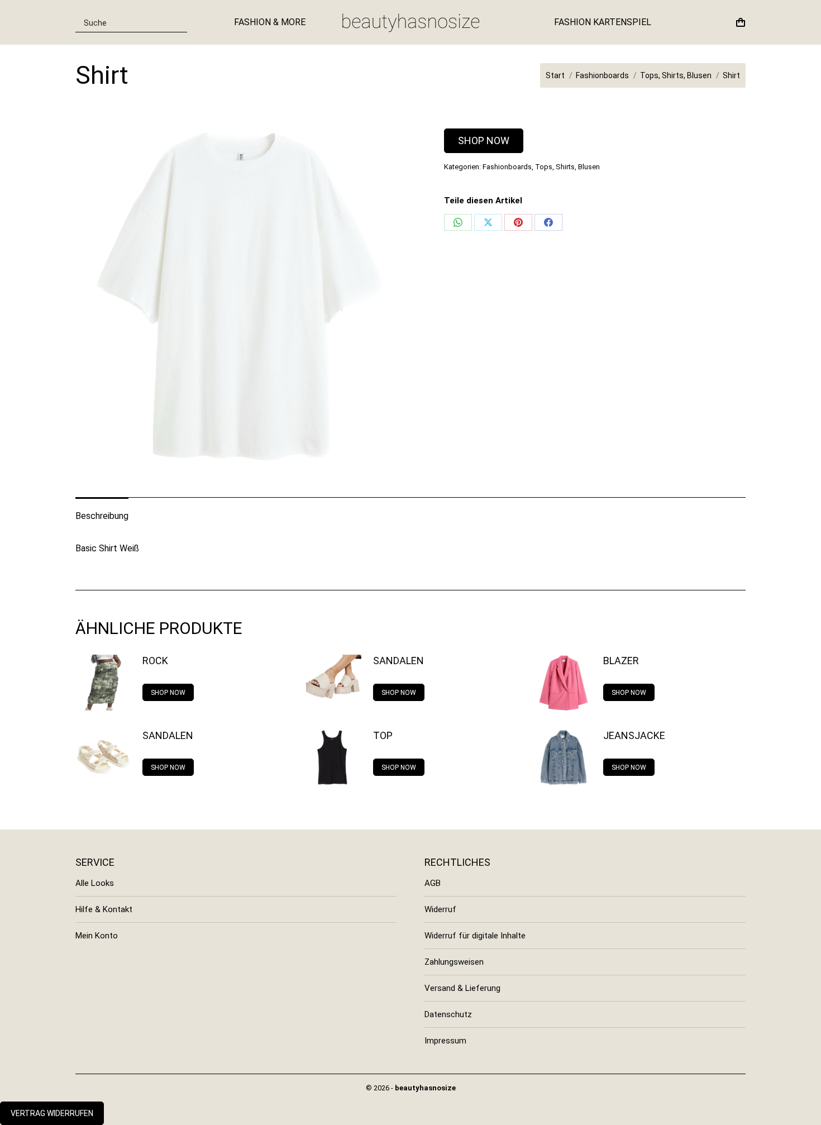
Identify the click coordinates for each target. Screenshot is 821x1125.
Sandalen (398, 660)
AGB (432, 883)
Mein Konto (96, 936)
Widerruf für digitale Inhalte (475, 936)
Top (383, 735)
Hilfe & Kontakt (103, 909)
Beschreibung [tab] (101, 516)
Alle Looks (94, 883)
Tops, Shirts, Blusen (567, 167)
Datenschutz (448, 1014)
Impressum (445, 1041)
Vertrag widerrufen (52, 1113)
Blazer (621, 660)
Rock (155, 660)
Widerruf (440, 909)
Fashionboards (507, 167)
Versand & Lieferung (462, 988)
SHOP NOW (483, 140)
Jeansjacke (634, 735)
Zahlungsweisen (454, 962)
